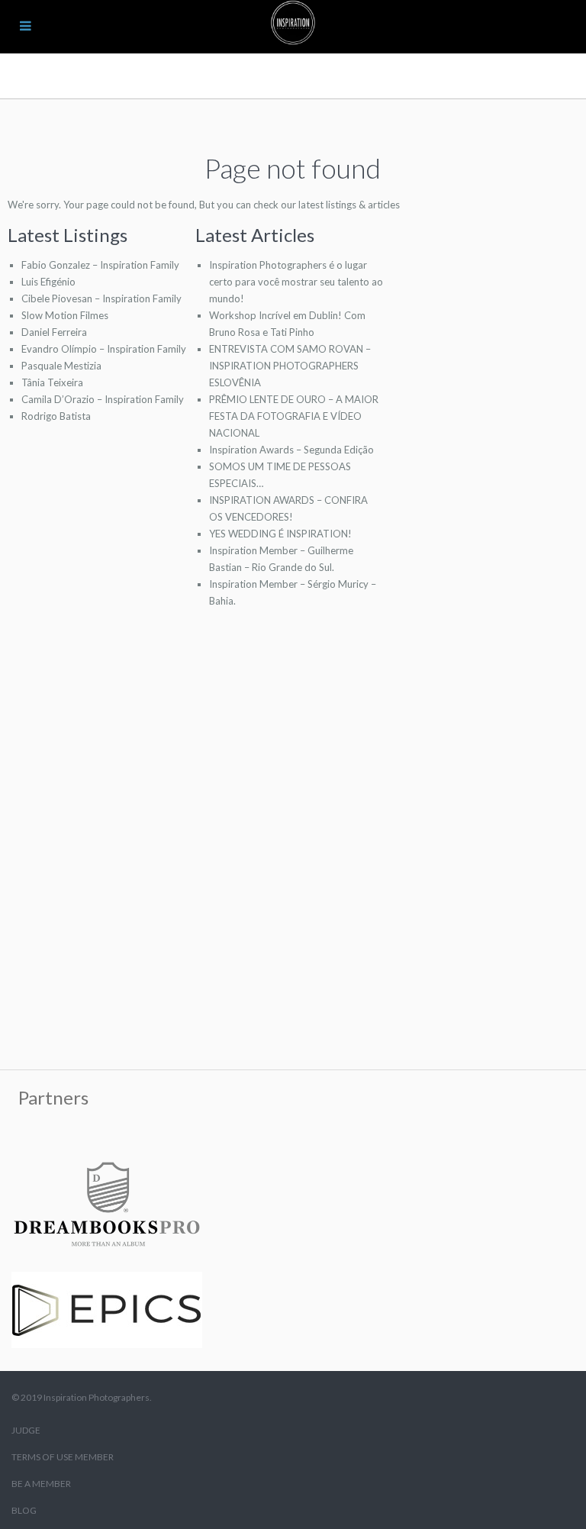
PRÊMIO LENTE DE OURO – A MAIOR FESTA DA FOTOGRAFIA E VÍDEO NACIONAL (293, 416)
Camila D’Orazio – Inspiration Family (102, 399)
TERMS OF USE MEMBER (62, 1457)
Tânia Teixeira (52, 382)
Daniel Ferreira (54, 332)
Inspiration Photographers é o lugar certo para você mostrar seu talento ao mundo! (296, 282)
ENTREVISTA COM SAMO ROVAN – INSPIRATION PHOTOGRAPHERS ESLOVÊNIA (290, 366)
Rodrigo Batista (56, 416)
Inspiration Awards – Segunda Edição (291, 450)
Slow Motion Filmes (64, 315)
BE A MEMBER (41, 1483)
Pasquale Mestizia (61, 366)
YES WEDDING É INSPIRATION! (280, 533)
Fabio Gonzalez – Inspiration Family (100, 265)
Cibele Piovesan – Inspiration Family (101, 298)
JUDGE (25, 1430)
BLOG (24, 1510)
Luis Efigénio (48, 282)
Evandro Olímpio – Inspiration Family (103, 349)
